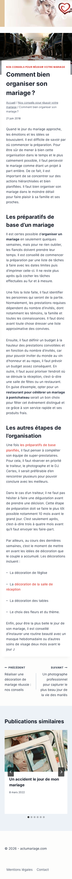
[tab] (28, 817)
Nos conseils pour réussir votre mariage (35, 67)
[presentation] (36, 751)
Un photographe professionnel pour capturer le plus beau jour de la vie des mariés (54, 681)
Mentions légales (20, 870)
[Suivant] (61, 772)
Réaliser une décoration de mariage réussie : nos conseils (18, 679)
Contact (43, 870)
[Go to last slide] (11, 772)
